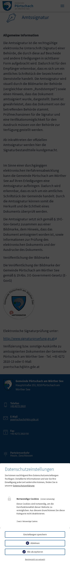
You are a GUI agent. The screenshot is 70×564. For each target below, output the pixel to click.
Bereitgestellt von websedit (35, 559)
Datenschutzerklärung (24, 485)
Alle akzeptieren (35, 551)
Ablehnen (35, 543)
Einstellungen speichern (35, 534)
